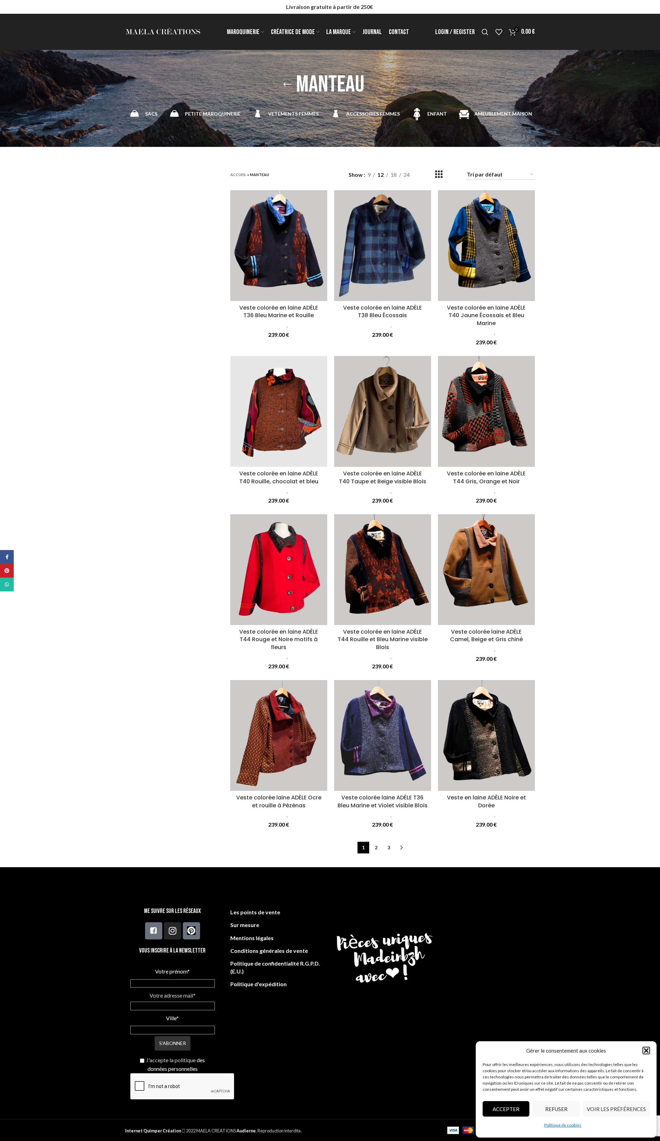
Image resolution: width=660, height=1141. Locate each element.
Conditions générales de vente (269, 950)
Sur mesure (244, 925)
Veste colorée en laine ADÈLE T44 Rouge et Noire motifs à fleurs (278, 639)
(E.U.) (237, 971)
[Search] (485, 32)
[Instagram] (172, 930)
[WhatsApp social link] (7, 584)
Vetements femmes (263, 325)
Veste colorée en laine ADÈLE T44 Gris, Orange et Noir (486, 477)
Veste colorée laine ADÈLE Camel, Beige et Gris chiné (486, 635)
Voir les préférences (616, 1109)
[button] (646, 1050)
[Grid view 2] (426, 175)
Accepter (506, 1109)
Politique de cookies (562, 1125)
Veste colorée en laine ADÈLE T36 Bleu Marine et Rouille (278, 311)
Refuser (556, 1109)
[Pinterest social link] (7, 571)
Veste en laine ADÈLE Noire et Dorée (486, 801)
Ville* (172, 1018)
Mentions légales (252, 938)
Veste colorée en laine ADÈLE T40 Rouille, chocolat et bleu (278, 477)
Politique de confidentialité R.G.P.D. (275, 963)
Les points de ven (252, 912)
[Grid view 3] (439, 175)
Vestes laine (302, 325)
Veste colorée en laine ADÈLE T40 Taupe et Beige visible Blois (382, 477)
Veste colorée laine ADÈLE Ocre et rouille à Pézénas (278, 801)
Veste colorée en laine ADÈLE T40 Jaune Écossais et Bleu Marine (486, 315)
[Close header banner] (651, 7)
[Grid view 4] (452, 175)
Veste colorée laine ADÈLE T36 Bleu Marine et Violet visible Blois (383, 801)
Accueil (238, 174)
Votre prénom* (172, 971)
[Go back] (287, 85)
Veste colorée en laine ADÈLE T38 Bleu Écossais (382, 311)
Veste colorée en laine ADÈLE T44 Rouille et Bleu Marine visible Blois (383, 639)
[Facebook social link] (7, 557)
